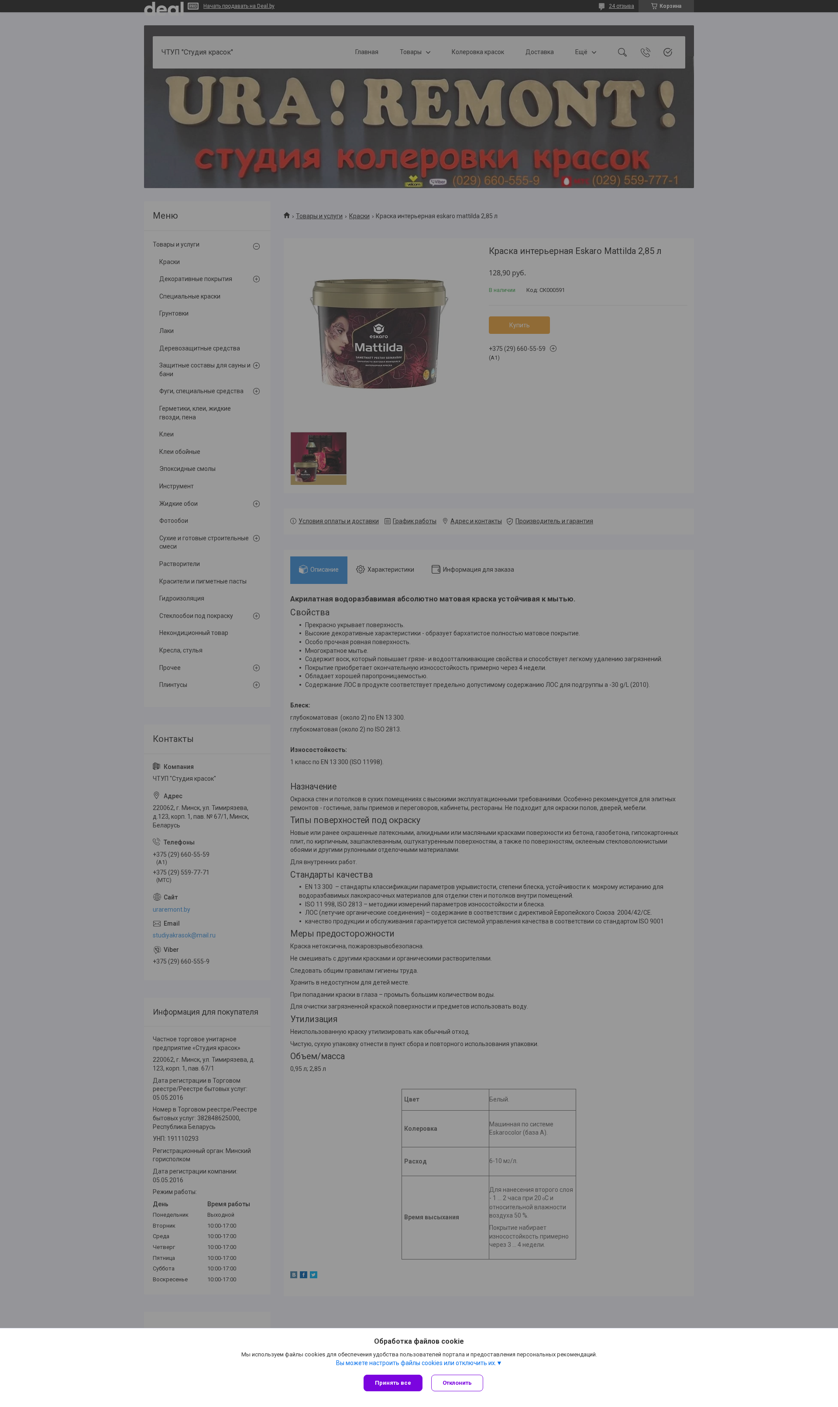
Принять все (393, 1383)
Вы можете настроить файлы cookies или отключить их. (416, 1362)
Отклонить (457, 1383)
